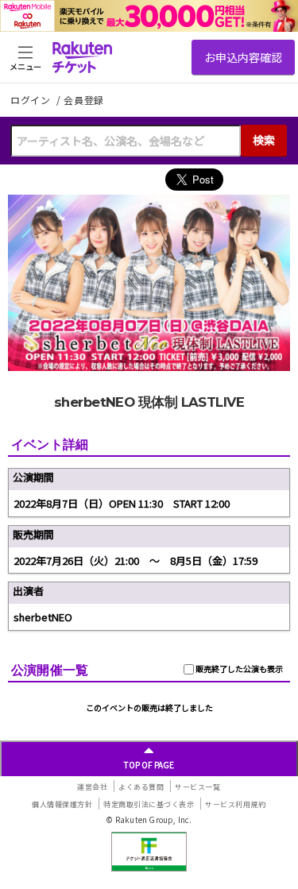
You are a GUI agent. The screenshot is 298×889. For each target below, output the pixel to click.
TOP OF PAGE (149, 765)
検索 (264, 140)
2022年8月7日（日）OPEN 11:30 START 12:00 (122, 503)
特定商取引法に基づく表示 (148, 804)
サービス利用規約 (235, 804)
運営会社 (92, 787)
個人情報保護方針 (62, 804)
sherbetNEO (43, 616)
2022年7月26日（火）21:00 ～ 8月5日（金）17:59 (135, 560)
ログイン (31, 99)
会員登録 (84, 100)
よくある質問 (141, 787)
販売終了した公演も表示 (238, 668)
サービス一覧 (197, 787)
